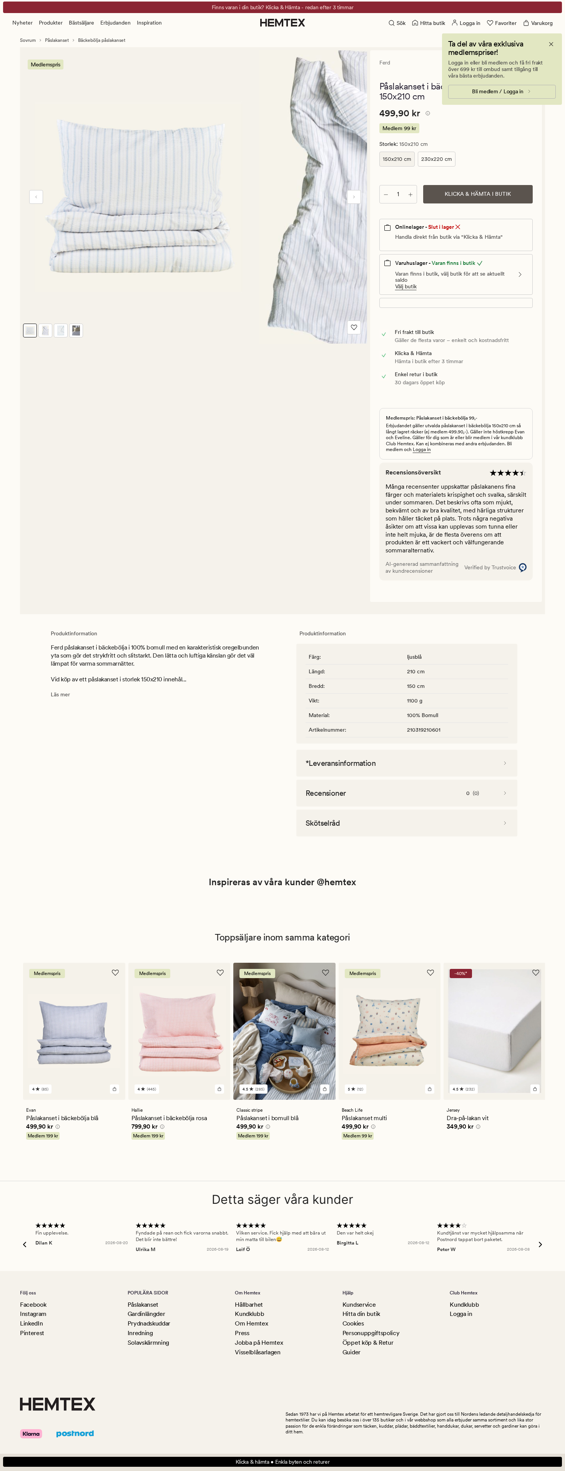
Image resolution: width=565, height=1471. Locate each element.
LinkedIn (31, 1323)
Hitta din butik (361, 1313)
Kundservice (359, 1304)
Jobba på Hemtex (259, 1342)
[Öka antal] (410, 194)
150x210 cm (397, 159)
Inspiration (149, 23)
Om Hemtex (251, 1323)
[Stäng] (551, 44)
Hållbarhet (249, 1304)
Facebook (33, 1304)
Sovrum (28, 40)
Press (242, 1333)
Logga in (422, 449)
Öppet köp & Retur (368, 1342)
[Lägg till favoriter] (354, 327)
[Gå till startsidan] (282, 22)
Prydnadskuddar (149, 1323)
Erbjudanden (115, 23)
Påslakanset (57, 40)
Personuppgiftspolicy (371, 1333)
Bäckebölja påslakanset (101, 40)
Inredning (140, 1333)
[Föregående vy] (36, 197)
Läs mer (60, 694)
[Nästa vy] (354, 197)
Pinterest (32, 1333)
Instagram (33, 1313)
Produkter (51, 23)
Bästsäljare (81, 23)
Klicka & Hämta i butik (478, 194)
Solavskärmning (149, 1342)
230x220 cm (436, 159)
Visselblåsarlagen (258, 1352)
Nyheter (22, 23)
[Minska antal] (386, 194)
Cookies (353, 1323)
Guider (351, 1352)
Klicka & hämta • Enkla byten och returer (283, 1462)
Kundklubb (249, 1313)
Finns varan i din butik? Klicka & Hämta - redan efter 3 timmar (283, 7)
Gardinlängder (146, 1313)
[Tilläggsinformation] (426, 114)
